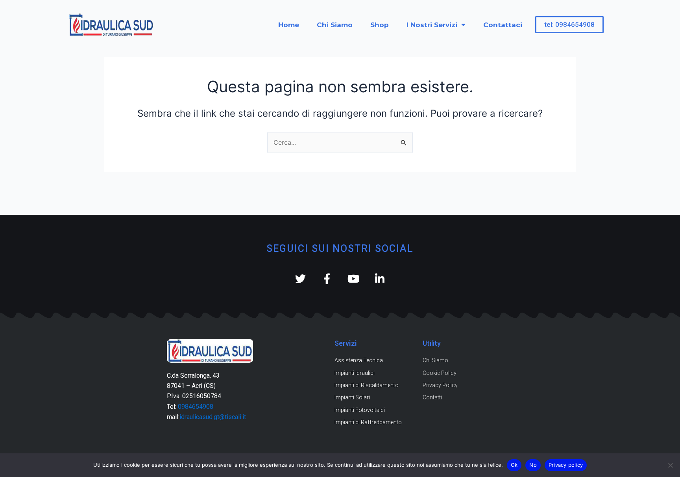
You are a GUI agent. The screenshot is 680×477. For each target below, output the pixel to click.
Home (288, 25)
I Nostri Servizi (432, 25)
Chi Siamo (335, 25)
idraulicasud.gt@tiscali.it (212, 417)
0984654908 (195, 406)
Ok (514, 465)
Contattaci (502, 25)
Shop (379, 25)
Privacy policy (566, 465)
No (533, 465)
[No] (670, 465)
